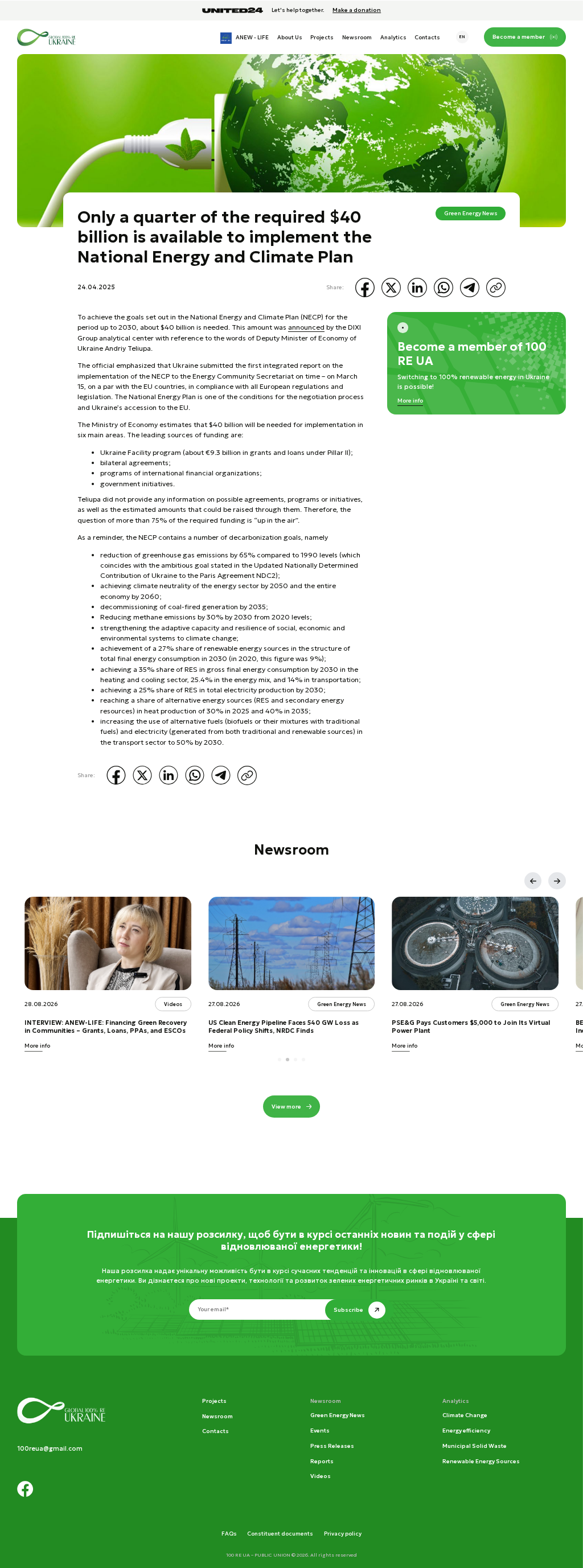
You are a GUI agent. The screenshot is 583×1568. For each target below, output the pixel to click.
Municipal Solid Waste (474, 1446)
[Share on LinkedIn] (417, 287)
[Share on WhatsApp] (443, 287)
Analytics (393, 37)
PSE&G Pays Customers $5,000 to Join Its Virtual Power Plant (471, 1027)
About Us (289, 37)
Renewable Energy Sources (481, 1461)
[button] (532, 880)
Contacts (427, 37)
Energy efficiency (466, 1430)
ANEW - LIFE (252, 37)
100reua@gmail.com (50, 1448)
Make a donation (356, 10)
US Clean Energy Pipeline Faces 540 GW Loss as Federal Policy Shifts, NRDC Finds (283, 1027)
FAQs (229, 1533)
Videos (320, 1476)
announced (306, 327)
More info (410, 400)
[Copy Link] (496, 287)
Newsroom (357, 37)
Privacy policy (343, 1533)
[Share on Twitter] (391, 287)
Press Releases (332, 1446)
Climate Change (464, 1415)
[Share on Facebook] (365, 287)
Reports (322, 1461)
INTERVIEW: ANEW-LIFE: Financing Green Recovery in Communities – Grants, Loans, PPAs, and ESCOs (105, 1027)
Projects (322, 37)
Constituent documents (280, 1533)
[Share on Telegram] (469, 287)
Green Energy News (471, 213)
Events (320, 1430)
